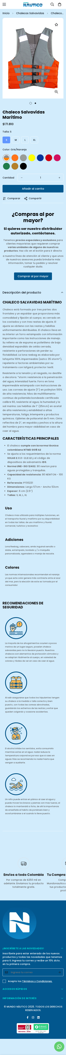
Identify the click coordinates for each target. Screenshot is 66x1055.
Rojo (48, 157)
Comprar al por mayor (33, 276)
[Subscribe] (59, 972)
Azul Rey (40, 157)
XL (34, 140)
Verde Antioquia (6, 166)
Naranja (15, 157)
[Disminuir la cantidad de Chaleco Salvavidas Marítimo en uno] (22, 177)
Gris (23, 157)
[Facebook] (27, 1017)
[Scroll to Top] (60, 1037)
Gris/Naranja (6, 157)
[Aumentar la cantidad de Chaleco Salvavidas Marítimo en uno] (59, 177)
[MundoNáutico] (33, 4)
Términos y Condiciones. (37, 981)
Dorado (15, 166)
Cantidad (8, 177)
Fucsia (57, 157)
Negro (23, 166)
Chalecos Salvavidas (30, 13)
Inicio (6, 13)
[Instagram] (33, 1017)
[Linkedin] (38, 1017)
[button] (59, 4)
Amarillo (31, 157)
